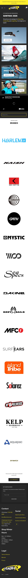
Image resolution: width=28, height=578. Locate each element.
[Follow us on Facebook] (16, 524)
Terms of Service (6, 554)
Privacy (3, 560)
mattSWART (6, 574)
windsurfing (6, 21)
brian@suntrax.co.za (6, 517)
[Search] (4, 7)
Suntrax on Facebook (20, 520)
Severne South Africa (20, 517)
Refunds (4, 557)
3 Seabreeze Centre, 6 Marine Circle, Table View (7, 522)
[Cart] (25, 7)
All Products (14, 479)
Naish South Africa (19, 514)
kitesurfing (20, 19)
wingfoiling (14, 21)
